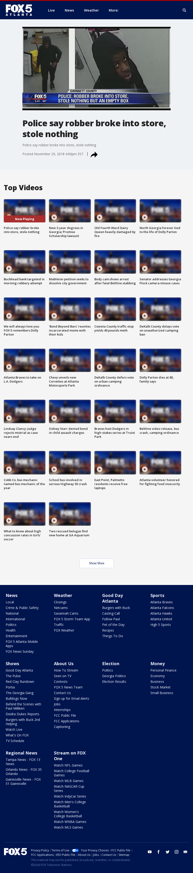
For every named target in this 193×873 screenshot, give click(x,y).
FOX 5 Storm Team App (72, 619)
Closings (60, 602)
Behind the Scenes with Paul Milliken (23, 706)
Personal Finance (163, 670)
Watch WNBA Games (70, 821)
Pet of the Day (113, 624)
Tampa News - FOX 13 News (23, 761)
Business (157, 681)
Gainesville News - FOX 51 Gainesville (23, 781)
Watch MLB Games (69, 780)
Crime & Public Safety (22, 607)
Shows (12, 663)
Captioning (62, 726)
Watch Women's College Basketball (68, 814)
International (15, 619)
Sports (157, 595)
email (185, 852)
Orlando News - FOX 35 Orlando (24, 771)
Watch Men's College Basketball (70, 804)
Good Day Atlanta (112, 598)
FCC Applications (66, 721)
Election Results (114, 681)
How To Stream (66, 670)
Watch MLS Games (68, 827)
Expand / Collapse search (184, 10)
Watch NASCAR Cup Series (69, 788)
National (12, 613)
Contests (61, 681)
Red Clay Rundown (20, 681)
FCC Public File (65, 715)
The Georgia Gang (19, 693)
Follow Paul (111, 619)
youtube (149, 852)
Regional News (21, 753)
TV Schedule (15, 741)
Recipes (108, 630)
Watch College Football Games (71, 773)
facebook (158, 852)
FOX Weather (64, 630)
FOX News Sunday (20, 651)
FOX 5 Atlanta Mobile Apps (22, 643)
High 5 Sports (160, 624)
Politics (11, 624)
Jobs (57, 704)
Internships (62, 709)
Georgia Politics (114, 676)
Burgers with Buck (116, 607)
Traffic (59, 624)
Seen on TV (62, 676)
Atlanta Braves (161, 602)
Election (110, 663)
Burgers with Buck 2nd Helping (23, 721)
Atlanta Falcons (162, 607)
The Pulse (13, 676)
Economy (157, 676)
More (113, 10)
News (11, 595)
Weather (63, 595)
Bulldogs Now (16, 698)
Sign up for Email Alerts (71, 698)
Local (10, 602)
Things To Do (112, 636)
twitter (167, 852)
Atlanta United (161, 619)
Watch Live (14, 729)
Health (11, 630)
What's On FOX (17, 735)
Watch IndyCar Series (70, 796)
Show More (96, 563)
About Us (63, 663)
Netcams (61, 607)
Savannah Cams (66, 613)
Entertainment (16, 636)
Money (157, 663)
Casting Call (111, 613)
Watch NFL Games (68, 765)
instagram (176, 852)
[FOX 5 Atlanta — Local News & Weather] (21, 10)
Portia (10, 687)
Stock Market (160, 687)
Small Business (161, 693)
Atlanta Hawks (161, 613)
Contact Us (62, 693)
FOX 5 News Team (68, 687)
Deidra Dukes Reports (22, 714)
